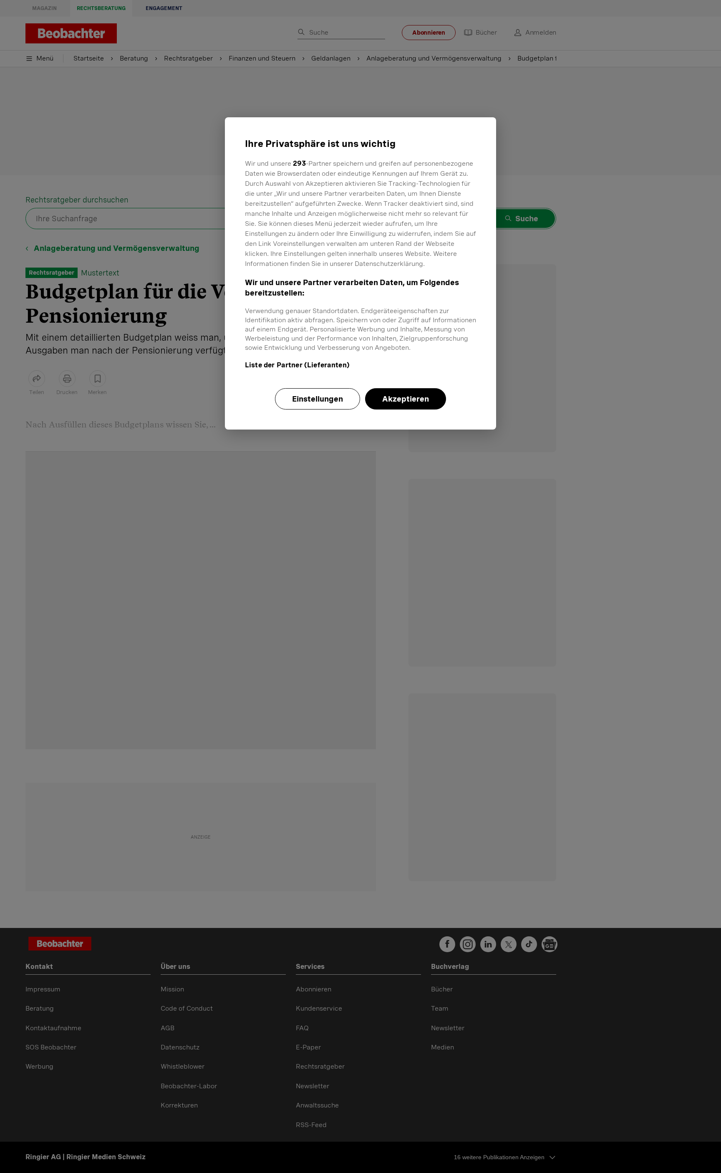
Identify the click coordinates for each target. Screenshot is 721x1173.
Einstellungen (317, 398)
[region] (360, 273)
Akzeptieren (405, 398)
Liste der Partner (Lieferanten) (297, 365)
